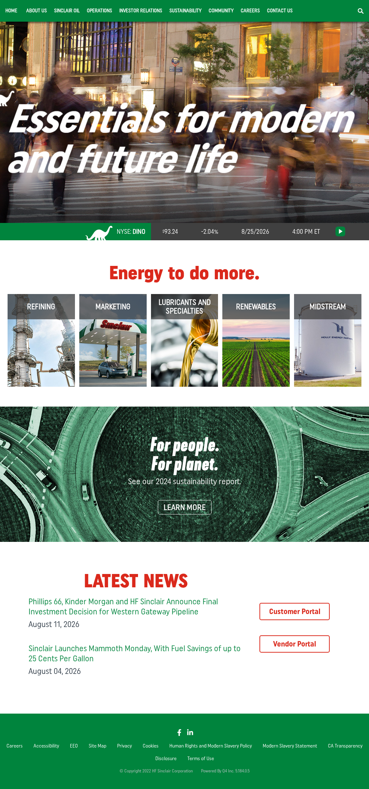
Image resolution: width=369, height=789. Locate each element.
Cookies (151, 746)
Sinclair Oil (67, 11)
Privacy (124, 746)
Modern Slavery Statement (290, 746)
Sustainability (185, 11)
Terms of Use (200, 758)
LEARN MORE (185, 507)
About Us (36, 11)
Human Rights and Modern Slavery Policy (210, 746)
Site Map (97, 746)
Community (221, 11)
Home (11, 11)
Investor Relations (140, 11)
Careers (250, 11)
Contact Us (280, 11)
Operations (99, 11)
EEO (74, 746)
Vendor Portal (294, 643)
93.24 (171, 232)
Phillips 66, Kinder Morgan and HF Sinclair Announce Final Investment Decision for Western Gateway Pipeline (123, 606)
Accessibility (46, 746)
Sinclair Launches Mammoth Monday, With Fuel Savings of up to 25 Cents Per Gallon (134, 653)
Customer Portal (294, 611)
